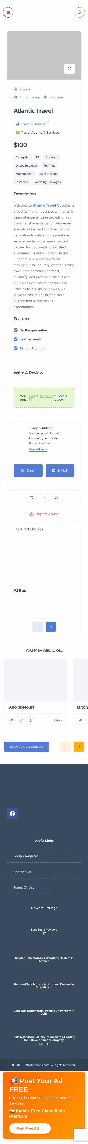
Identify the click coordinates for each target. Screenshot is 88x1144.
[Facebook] (12, 813)
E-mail (62, 470)
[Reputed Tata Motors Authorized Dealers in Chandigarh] (44, 976)
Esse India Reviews (44, 929)
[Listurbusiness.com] (44, 12)
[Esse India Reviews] (44, 921)
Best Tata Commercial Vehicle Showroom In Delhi (44, 1012)
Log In (32, 397)
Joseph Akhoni (41, 428)
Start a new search (26, 747)
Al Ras (20, 590)
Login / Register (25, 856)
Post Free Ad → (30, 1128)
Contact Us (22, 872)
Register (46, 396)
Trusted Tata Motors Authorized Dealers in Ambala (44, 959)
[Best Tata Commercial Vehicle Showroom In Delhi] (44, 1002)
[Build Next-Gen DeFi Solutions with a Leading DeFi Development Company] (44, 1029)
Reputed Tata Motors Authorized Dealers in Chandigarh (44, 986)
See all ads (38, 449)
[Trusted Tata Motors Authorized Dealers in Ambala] (44, 950)
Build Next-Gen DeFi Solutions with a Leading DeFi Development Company (44, 1038)
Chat (31, 470)
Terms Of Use (23, 887)
